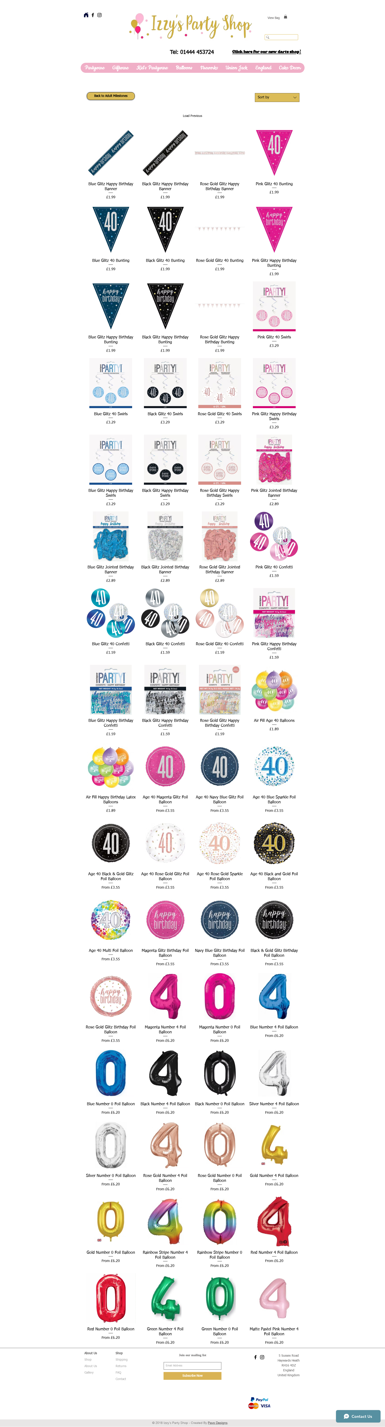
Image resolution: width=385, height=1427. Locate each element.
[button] (285, 16)
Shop (88, 1359)
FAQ (118, 1372)
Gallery (89, 1372)
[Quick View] (111, 153)
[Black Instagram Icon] (99, 15)
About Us (90, 1366)
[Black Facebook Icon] (93, 15)
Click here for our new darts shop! (266, 51)
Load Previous (192, 116)
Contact (121, 1379)
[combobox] (277, 97)
